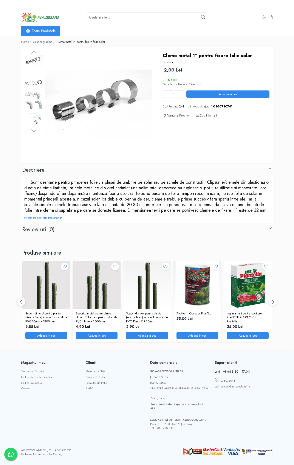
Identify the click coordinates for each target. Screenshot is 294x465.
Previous (34, 53)
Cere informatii (208, 115)
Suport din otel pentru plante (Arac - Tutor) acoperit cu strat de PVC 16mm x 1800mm (46, 317)
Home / (26, 42)
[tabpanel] (98, 104)
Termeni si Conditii (32, 371)
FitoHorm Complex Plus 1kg (193, 313)
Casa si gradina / (44, 42)
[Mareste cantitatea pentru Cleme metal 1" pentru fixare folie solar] (181, 94)
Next (34, 130)
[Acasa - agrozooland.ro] (42, 17)
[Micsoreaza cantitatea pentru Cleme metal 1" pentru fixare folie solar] (166, 94)
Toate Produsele (44, 31)
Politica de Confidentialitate (37, 377)
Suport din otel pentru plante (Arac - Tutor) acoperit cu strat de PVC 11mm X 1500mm (96, 317)
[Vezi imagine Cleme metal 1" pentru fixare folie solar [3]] (34, 119)
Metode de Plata (95, 371)
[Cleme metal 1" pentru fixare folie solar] (98, 104)
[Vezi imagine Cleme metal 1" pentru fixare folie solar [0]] (34, 61)
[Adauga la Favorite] (64, 266)
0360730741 (228, 381)
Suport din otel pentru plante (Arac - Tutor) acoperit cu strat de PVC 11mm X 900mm (147, 317)
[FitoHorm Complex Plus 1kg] (197, 285)
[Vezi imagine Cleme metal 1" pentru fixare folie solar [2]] (34, 101)
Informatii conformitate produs (43, 218)
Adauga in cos (228, 94)
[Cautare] (203, 17)
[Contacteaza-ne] (264, 17)
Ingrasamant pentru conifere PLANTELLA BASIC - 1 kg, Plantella (244, 317)
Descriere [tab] (33, 170)
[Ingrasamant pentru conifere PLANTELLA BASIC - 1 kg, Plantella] (248, 285)
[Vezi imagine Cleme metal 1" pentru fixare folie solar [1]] (34, 82)
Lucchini (168, 62)
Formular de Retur (96, 383)
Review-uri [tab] (38, 229)
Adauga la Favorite (177, 115)
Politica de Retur (95, 377)
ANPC (89, 388)
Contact (25, 388)
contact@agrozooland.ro (235, 386)
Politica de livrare (31, 383)
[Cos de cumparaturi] (270, 17)
